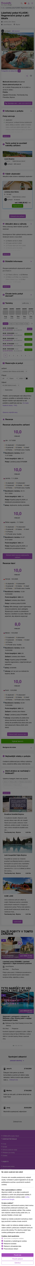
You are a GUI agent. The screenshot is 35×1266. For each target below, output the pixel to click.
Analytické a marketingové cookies (15, 1241)
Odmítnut (18, 1263)
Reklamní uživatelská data (12, 1246)
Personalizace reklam (11, 1249)
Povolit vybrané (17, 1259)
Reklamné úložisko (10, 1243)
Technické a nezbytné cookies (14, 1238)
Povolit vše (17, 1255)
